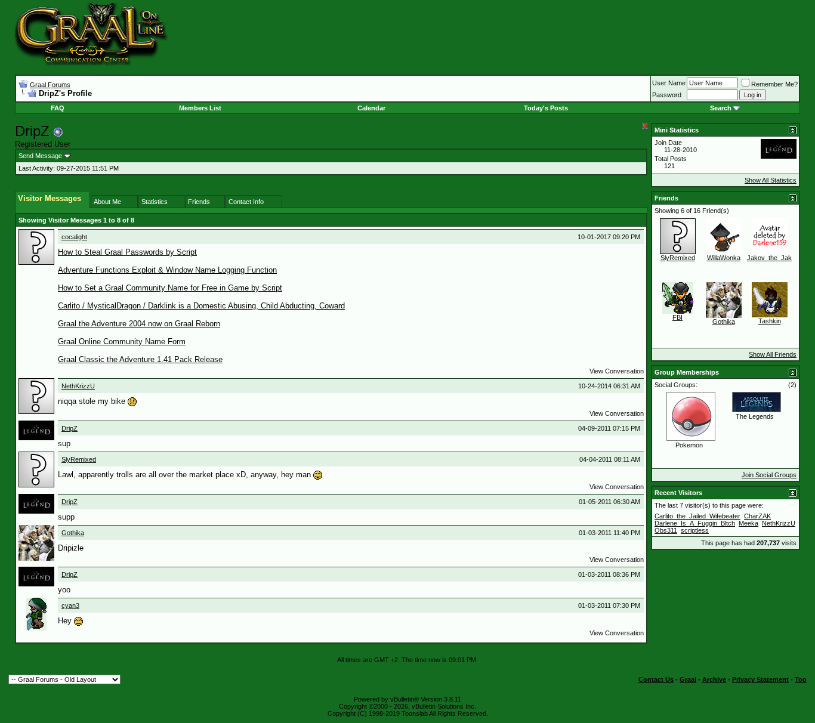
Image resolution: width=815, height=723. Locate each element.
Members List (200, 108)
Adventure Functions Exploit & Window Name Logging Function (167, 269)
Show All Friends (773, 354)
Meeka (748, 523)
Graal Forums (50, 84)
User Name (669, 82)
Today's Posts (546, 108)
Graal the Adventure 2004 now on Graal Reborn (139, 323)
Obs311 (666, 530)
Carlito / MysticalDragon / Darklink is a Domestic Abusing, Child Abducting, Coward (201, 305)
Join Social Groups (769, 474)
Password (666, 94)
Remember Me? (774, 84)
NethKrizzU (78, 386)
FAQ (57, 108)
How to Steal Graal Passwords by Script (127, 252)
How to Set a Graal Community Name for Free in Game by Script (170, 287)
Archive (714, 679)
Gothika (72, 532)
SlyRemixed (78, 459)
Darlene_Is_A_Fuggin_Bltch (695, 523)
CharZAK (757, 516)
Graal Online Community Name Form (122, 341)
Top (801, 679)
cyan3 (70, 605)
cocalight (74, 236)
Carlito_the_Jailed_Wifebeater (697, 516)
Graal (688, 679)
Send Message (40, 155)
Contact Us (656, 679)
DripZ (69, 428)
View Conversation (616, 371)
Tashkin (769, 321)
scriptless (695, 530)
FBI (677, 317)
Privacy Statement (760, 679)
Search (720, 108)
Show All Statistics (771, 180)
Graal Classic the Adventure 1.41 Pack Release (140, 359)
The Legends (755, 416)
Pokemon (689, 445)
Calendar (371, 108)
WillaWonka (723, 257)
